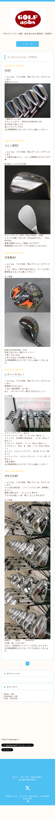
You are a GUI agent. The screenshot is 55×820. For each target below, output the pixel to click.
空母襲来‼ (10, 257)
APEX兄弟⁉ (11, 476)
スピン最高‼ (11, 145)
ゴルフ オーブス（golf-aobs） (26, 796)
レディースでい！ (15, 374)
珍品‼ (8, 70)
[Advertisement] (17, 720)
